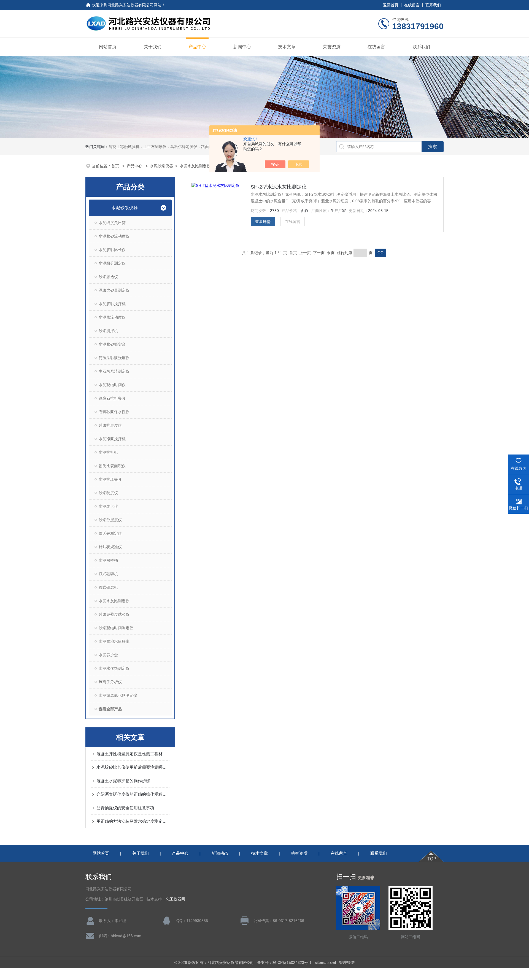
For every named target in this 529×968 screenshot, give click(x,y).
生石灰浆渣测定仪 (114, 371)
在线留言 (412, 5)
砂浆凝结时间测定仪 (116, 628)
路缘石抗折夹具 (112, 398)
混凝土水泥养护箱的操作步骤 (123, 780)
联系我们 (433, 5)
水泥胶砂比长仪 (112, 250)
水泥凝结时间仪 (112, 385)
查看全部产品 (110, 709)
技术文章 (287, 46)
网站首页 (108, 46)
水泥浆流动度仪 (112, 317)
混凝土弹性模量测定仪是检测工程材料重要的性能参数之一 (132, 753)
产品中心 (197, 46)
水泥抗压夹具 (110, 479)
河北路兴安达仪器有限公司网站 (134, 5)
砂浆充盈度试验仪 (114, 614)
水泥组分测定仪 (112, 263)
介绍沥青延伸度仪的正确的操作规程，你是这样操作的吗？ (132, 794)
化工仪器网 (175, 899)
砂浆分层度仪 (110, 520)
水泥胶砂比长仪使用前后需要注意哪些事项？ (132, 767)
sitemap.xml (325, 962)
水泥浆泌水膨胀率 (114, 641)
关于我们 (152, 46)
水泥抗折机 (108, 452)
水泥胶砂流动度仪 (114, 236)
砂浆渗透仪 (108, 277)
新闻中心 (242, 46)
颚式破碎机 (108, 574)
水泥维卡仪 (108, 506)
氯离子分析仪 (110, 682)
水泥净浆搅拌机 (112, 439)
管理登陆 (347, 962)
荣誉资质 (332, 46)
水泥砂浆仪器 (161, 166)
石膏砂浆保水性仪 (114, 412)
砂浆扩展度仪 (110, 425)
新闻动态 (220, 853)
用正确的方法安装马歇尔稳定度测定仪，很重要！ (132, 821)
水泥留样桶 (108, 560)
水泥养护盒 (108, 655)
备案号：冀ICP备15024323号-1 (284, 962)
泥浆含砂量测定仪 (114, 290)
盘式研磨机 (108, 587)
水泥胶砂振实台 (112, 344)
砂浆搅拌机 (108, 331)
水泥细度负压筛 (112, 223)
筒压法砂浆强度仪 (114, 358)
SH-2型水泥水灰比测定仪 (279, 187)
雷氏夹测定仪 (110, 533)
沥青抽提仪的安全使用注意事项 (125, 807)
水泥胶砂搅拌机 (112, 304)
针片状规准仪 (110, 547)
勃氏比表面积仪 (112, 466)
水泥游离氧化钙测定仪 (118, 695)
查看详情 (263, 221)
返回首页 (390, 5)
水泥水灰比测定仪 (195, 166)
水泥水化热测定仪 (114, 668)
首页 (115, 166)
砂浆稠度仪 (108, 493)
